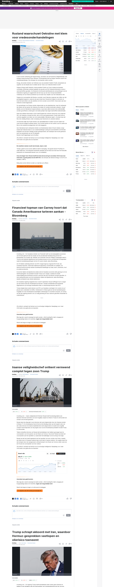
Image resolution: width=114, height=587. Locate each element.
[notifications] (108, 1)
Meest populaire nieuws (15, 5)
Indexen (82, 14)
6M (26, 441)
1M (23, 441)
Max (33, 441)
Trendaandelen (80, 181)
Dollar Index (78, 39)
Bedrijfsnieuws (59, 5)
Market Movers (80, 133)
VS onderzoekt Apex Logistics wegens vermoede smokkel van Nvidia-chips (88, 108)
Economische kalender (54, 3)
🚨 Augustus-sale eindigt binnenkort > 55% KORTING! (83, 1)
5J (30, 441)
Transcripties (85, 5)
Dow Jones (78, 35)
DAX (77, 37)
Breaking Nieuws (24, 5)
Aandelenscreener (63, 3)
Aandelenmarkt (45, 5)
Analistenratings (76, 5)
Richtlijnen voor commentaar (17, 175)
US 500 (77, 33)
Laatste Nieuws (6, 5)
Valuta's (77, 14)
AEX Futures (78, 31)
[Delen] (59, 22)
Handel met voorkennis (67, 5)
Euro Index (78, 41)
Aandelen (94, 14)
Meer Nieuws (85, 127)
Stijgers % (82, 136)
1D (19, 441)
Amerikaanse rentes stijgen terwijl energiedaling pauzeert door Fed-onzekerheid (87, 114)
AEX (76, 28)
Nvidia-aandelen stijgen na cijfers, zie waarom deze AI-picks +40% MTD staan (87, 122)
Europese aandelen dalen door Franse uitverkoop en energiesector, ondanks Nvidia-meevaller (87, 101)
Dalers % (88, 136)
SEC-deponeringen (92, 5)
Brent (36, 574)
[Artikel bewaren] (63, 22)
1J (28, 441)
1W (21, 441)
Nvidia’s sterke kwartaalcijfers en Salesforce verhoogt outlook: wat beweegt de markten (86, 94)
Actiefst (77, 136)
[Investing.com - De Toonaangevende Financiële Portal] (7, 1)
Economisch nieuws (52, 5)
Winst (81, 5)
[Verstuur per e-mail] (37, 155)
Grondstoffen (38, 5)
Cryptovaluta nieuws (31, 5)
